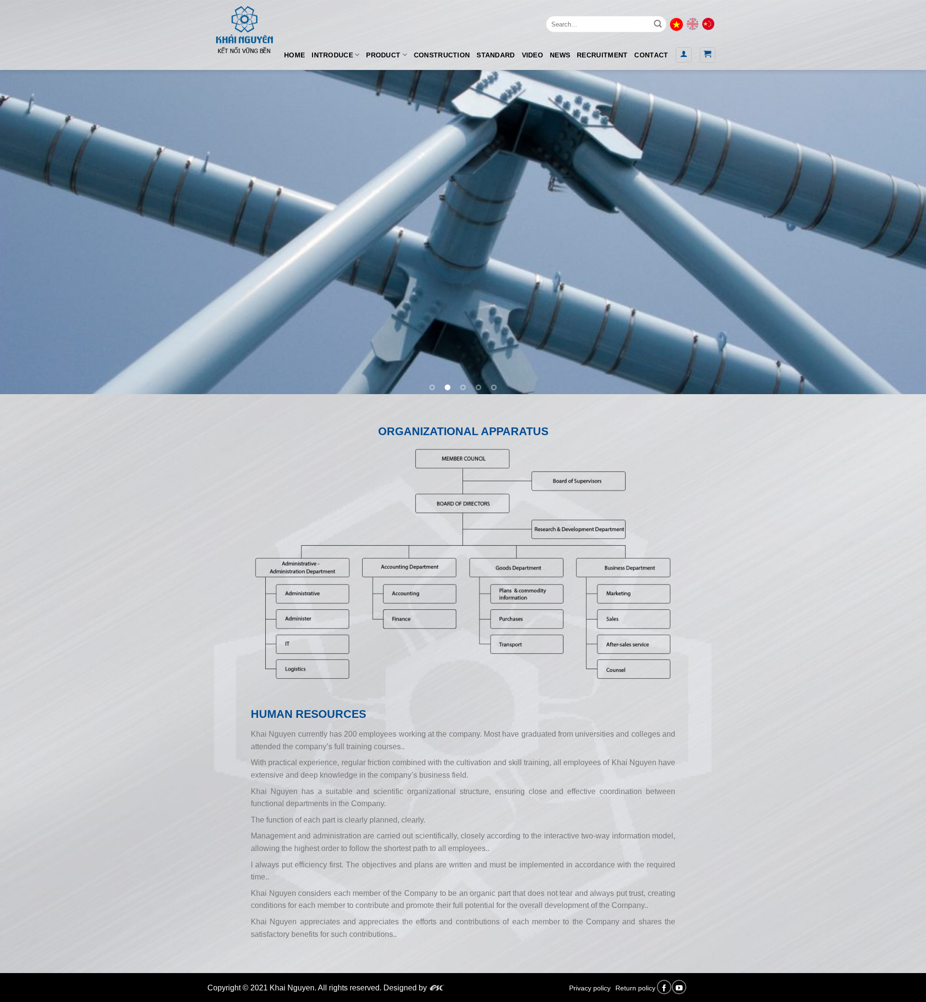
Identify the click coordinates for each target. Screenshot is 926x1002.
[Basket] (708, 55)
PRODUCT (383, 55)
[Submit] (658, 24)
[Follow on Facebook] (664, 987)
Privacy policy (590, 988)
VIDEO (532, 55)
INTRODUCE (332, 55)
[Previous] (31, 232)
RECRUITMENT (602, 55)
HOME (294, 55)
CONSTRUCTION (442, 55)
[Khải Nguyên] (244, 27)
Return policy (635, 988)
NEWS (560, 55)
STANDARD (496, 55)
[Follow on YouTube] (679, 987)
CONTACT (651, 55)
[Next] (895, 232)
